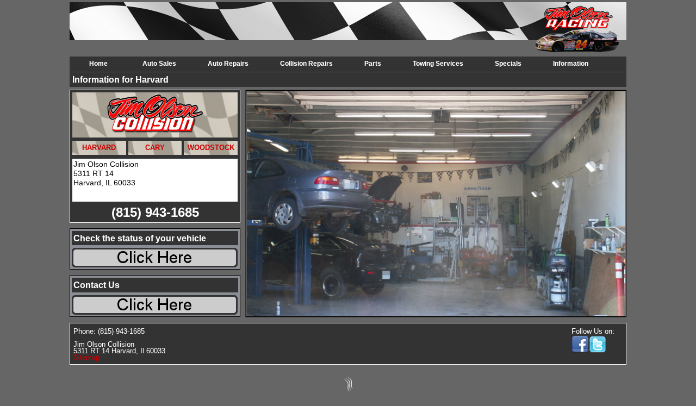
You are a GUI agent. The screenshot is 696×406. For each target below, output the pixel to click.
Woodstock (211, 147)
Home (98, 63)
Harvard (99, 147)
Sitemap (86, 357)
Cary (155, 147)
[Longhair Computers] (348, 392)
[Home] (102, 28)
